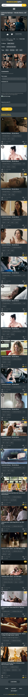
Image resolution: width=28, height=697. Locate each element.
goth (9, 554)
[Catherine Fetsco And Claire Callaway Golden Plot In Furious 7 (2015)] (14, 654)
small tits (21, 582)
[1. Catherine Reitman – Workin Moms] (7, 57)
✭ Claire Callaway (6, 670)
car (23, 467)
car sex (4, 470)
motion (13, 166)
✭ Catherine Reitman (16, 136)
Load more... (14, 681)
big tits (3, 222)
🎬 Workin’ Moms (6, 497)
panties (4, 673)
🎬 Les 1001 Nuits (6, 526)
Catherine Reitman (11, 46)
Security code (5, 102)
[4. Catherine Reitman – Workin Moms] (20, 64)
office (12, 442)
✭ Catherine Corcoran (15, 640)
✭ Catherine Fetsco (14, 667)
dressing (12, 50)
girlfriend (4, 554)
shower (8, 166)
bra (19, 670)
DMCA (20, 688)
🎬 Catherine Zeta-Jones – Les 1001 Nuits (11, 579)
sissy (16, 582)
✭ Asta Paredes (5, 640)
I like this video (8, 34)
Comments (5, 71)
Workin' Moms (11, 43)
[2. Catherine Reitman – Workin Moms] (20, 57)
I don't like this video (12, 34)
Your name (4, 76)
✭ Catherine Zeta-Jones (17, 526)
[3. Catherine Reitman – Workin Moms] (7, 64)
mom (21, 50)
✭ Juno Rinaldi (13, 500)
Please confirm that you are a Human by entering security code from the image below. (12, 94)
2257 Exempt (14, 690)
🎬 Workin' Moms (6, 136)
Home (6, 688)
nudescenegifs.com (12, 694)
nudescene (14, 2)
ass (24, 439)
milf (17, 50)
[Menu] (14, 8)
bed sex (4, 138)
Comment (3, 81)
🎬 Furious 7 (5, 667)
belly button (14, 670)
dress (7, 50)
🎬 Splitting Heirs (6, 611)
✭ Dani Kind (5, 500)
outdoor (8, 414)
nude (17, 222)
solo (3, 585)
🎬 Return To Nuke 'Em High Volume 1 (10, 637)
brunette (4, 362)
